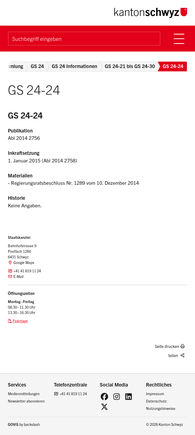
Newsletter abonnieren (26, 401)
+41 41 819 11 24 (73, 393)
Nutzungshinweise (160, 408)
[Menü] (179, 38)
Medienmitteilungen (24, 393)
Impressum (155, 393)
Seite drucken (167, 346)
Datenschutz (156, 401)
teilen (173, 355)
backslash (32, 424)
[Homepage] (150, 12)
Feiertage (20, 321)
